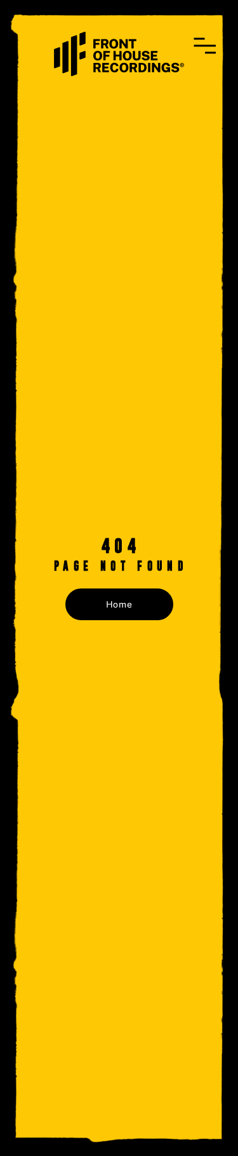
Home (119, 604)
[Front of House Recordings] (119, 52)
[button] (205, 46)
